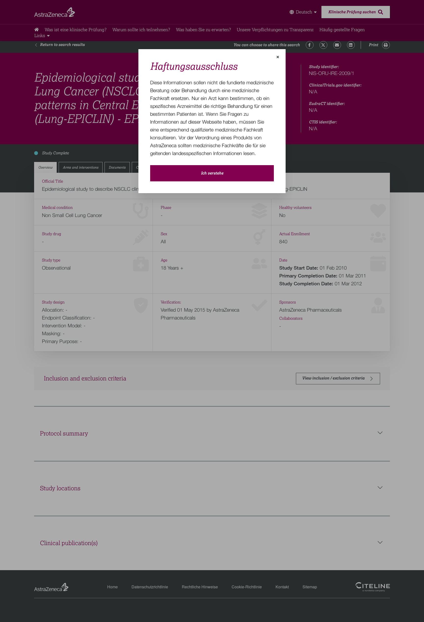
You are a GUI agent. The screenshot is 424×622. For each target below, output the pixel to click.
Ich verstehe (212, 173)
